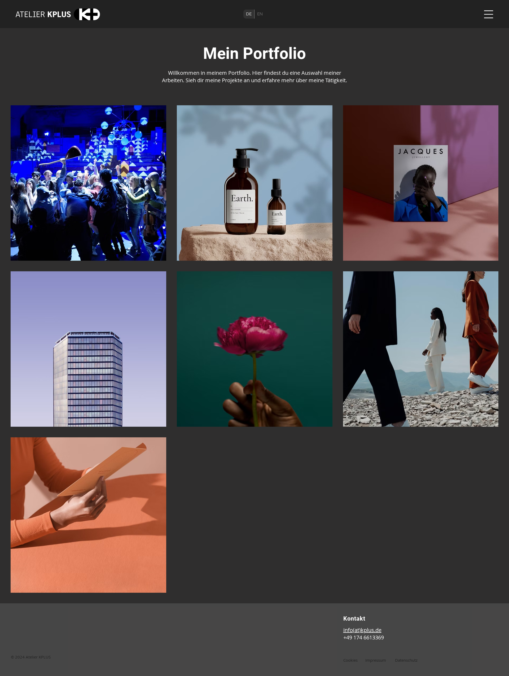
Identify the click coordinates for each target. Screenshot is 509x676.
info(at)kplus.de (362, 630)
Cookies (350, 660)
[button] (488, 14)
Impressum (375, 660)
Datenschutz (406, 660)
